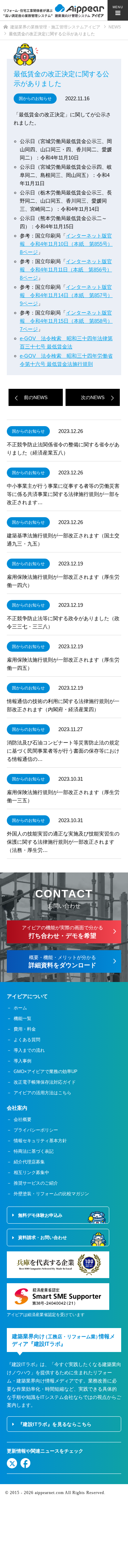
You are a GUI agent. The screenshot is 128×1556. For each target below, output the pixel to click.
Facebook (25, 1463)
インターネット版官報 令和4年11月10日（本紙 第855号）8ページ (66, 244)
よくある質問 (27, 1039)
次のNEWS (92, 397)
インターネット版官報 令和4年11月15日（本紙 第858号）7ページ (66, 321)
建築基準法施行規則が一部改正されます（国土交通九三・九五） (63, 540)
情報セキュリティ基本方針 (40, 1140)
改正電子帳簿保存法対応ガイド (45, 1082)
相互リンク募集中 (31, 1172)
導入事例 (22, 1060)
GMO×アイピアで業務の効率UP (45, 1071)
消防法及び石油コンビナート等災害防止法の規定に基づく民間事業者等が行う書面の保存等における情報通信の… (63, 751)
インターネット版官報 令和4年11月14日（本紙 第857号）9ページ (66, 295)
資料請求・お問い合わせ (42, 1237)
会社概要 (22, 1119)
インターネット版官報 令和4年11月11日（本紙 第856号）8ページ (66, 269)
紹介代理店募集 (29, 1161)
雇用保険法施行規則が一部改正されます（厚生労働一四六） (63, 581)
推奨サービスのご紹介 (36, 1183)
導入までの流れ (29, 1050)
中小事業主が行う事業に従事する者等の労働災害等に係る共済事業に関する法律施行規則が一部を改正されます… (63, 494)
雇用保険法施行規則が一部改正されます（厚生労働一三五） (63, 796)
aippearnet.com (49, 1492)
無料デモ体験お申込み (40, 1215)
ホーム (20, 1007)
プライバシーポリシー (36, 1130)
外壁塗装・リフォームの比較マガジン (51, 1193)
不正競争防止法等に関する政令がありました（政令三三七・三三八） (63, 622)
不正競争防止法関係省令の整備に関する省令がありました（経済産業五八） (63, 449)
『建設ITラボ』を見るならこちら (54, 1424)
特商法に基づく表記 (34, 1151)
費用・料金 (25, 1029)
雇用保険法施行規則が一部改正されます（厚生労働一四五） (63, 664)
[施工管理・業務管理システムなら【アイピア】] (53, 10)
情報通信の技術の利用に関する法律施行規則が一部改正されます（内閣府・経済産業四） (63, 705)
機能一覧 (22, 1018)
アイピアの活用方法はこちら (42, 1092)
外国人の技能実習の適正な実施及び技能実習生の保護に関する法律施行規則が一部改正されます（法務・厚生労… (63, 842)
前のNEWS (35, 397)
